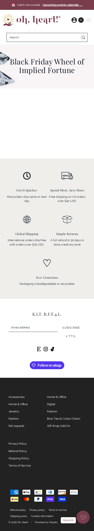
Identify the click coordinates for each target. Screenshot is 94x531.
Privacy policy (37, 510)
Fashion (14, 418)
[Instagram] (46, 349)
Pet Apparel (16, 426)
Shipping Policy (19, 458)
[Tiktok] (52, 349)
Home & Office (18, 404)
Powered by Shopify (46, 522)
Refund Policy (18, 451)
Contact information (42, 516)
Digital (51, 404)
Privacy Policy (18, 443)
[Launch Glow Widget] (83, 517)
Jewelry (14, 411)
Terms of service (58, 510)
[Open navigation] (88, 19)
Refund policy (18, 510)
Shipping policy (18, 516)
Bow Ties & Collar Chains (63, 418)
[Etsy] (39, 349)
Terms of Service (20, 465)
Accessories (16, 397)
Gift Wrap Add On (58, 426)
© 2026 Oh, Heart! (18, 522)
